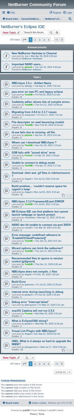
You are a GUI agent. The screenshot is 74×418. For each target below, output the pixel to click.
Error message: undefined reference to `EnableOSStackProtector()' (36, 236)
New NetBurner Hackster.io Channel (34, 53)
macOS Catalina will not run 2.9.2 (33, 310)
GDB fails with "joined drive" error (33, 152)
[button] (24, 39)
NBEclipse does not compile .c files (34, 271)
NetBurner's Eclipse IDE (23, 26)
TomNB (29, 94)
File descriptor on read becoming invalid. (38, 122)
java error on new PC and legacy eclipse (37, 91)
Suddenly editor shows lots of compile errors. (41, 101)
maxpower (30, 115)
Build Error (19, 281)
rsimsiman (30, 217)
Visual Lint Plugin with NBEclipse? (34, 331)
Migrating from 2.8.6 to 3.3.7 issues (34, 112)
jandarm (29, 294)
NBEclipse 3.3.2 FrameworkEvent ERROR (38, 201)
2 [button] (35, 40)
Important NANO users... (27, 64)
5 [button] (48, 40)
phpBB (26, 410)
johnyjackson (31, 347)
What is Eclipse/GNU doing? (30, 320)
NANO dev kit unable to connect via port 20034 (41, 224)
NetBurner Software (31, 69)
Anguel (28, 179)
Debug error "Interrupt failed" (30, 302)
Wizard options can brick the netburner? (37, 248)
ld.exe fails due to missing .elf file (33, 132)
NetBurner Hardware (32, 58)
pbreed (28, 67)
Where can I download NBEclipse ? (34, 142)
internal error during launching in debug (37, 291)
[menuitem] (11, 12)
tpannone (29, 284)
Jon (26, 56)
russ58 (28, 227)
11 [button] (56, 40)
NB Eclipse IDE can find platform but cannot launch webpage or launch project (40, 213)
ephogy (28, 86)
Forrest (28, 155)
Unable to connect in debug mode (33, 162)
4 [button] (44, 40)
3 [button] (39, 40)
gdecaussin (30, 305)
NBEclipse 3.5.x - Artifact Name (31, 83)
